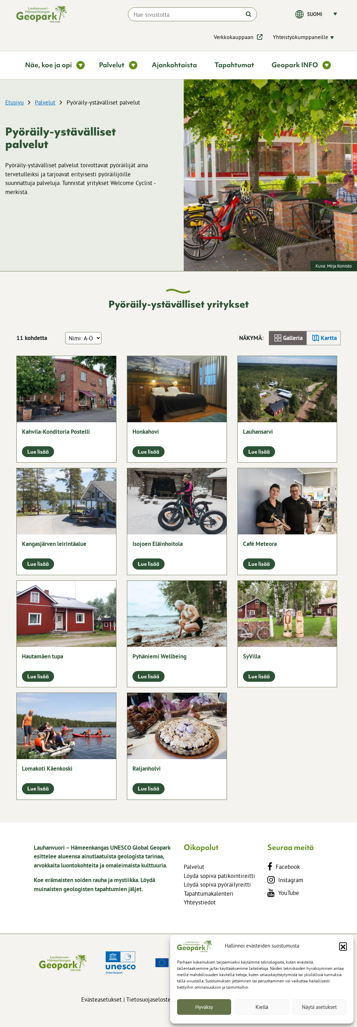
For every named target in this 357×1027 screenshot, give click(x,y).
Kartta (329, 338)
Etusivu (14, 102)
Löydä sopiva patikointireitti (219, 875)
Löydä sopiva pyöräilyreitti (217, 884)
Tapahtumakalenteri (209, 893)
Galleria (293, 338)
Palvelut (45, 102)
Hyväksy (204, 1007)
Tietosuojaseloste (148, 999)
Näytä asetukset (319, 1007)
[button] (343, 946)
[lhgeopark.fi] (41, 14)
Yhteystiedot (200, 902)
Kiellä (262, 1007)
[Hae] (248, 14)
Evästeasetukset (101, 999)
